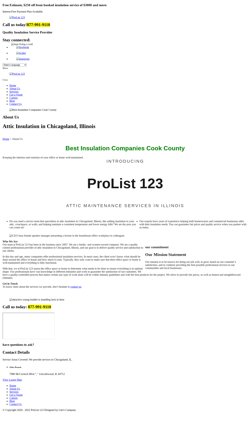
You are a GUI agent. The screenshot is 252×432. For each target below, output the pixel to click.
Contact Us (15, 104)
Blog (12, 100)
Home (12, 85)
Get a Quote (16, 94)
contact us (75, 286)
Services (14, 91)
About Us (14, 88)
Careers (13, 97)
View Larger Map (12, 379)
